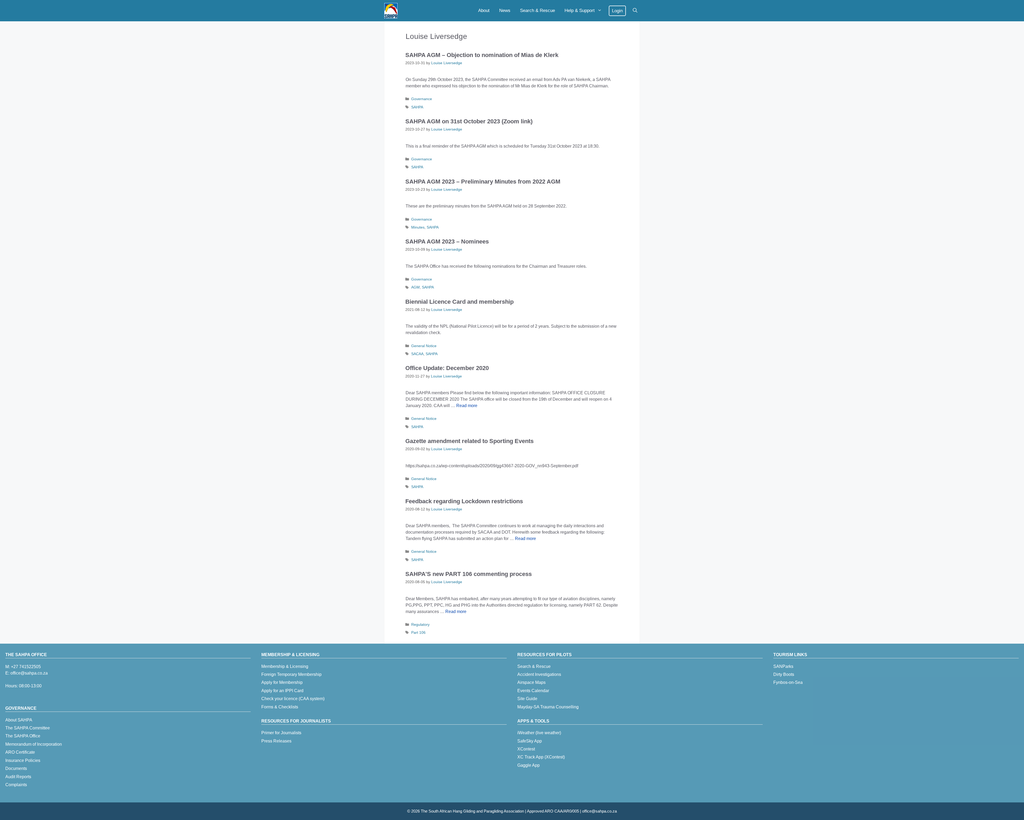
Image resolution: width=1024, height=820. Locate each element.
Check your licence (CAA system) (293, 698)
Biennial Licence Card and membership (459, 301)
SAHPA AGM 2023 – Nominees (447, 241)
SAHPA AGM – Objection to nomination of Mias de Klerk (481, 55)
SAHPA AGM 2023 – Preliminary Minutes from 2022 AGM (482, 181)
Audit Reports (18, 776)
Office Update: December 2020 (447, 368)
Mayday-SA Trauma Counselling (548, 707)
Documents (16, 768)
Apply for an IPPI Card (282, 690)
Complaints (16, 784)
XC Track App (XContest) (541, 757)
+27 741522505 (26, 666)
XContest (526, 749)
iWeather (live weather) (539, 732)
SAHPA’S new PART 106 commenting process (468, 574)
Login (617, 10)
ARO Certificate (20, 752)
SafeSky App (529, 741)
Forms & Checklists (279, 707)
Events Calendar (533, 690)
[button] (635, 10)
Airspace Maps (531, 682)
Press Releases (276, 741)
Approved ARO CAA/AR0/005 (553, 811)
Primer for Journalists (281, 732)
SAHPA (417, 107)
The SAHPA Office (22, 736)
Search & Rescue (537, 10)
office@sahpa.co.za (29, 673)
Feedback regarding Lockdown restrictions (464, 501)
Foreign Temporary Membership (291, 674)
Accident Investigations (539, 674)
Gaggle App (528, 765)
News (504, 10)
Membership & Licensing (284, 666)
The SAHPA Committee (27, 728)
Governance (421, 99)
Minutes (418, 227)
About (484, 10)
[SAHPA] (391, 10)
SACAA (417, 354)
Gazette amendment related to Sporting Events (469, 441)
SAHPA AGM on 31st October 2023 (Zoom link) (469, 121)
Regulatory (420, 625)
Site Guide (527, 698)
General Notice (424, 346)
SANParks (783, 666)
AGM (415, 287)
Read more (466, 405)
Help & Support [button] (580, 10)
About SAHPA (18, 720)
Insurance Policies (22, 760)
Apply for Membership (282, 682)
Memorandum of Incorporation (33, 744)
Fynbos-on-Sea (788, 682)
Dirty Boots (783, 674)
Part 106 (418, 633)
